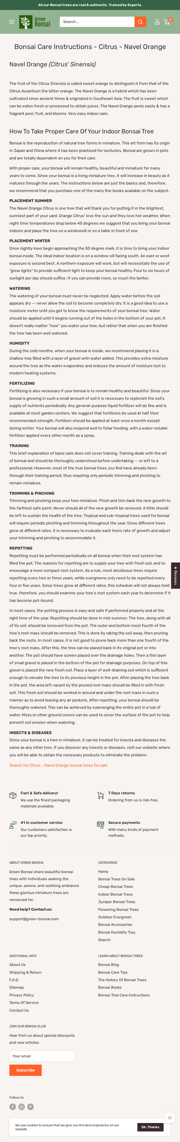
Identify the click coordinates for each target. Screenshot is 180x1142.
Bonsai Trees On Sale (116, 879)
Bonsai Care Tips (113, 972)
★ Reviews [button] (175, 575)
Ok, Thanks (150, 1127)
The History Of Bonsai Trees (122, 980)
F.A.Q (13, 980)
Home (103, 871)
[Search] (140, 22)
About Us (17, 964)
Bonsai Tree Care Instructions (124, 995)
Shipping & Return (25, 972)
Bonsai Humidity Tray (116, 932)
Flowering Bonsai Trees (118, 909)
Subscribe (25, 1070)
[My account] (157, 21)
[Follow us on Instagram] (21, 1107)
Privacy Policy (21, 995)
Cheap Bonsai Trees (115, 886)
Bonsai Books (110, 987)
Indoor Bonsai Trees (115, 894)
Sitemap (16, 987)
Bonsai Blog (108, 964)
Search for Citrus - (26, 765)
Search (104, 940)
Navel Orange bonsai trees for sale (76, 765)
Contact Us (19, 1010)
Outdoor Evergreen (115, 917)
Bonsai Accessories (115, 924)
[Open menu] (11, 22)
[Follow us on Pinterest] (30, 1107)
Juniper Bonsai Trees (116, 902)
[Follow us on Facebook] (12, 1107)
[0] (167, 22)
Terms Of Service (24, 1002)
